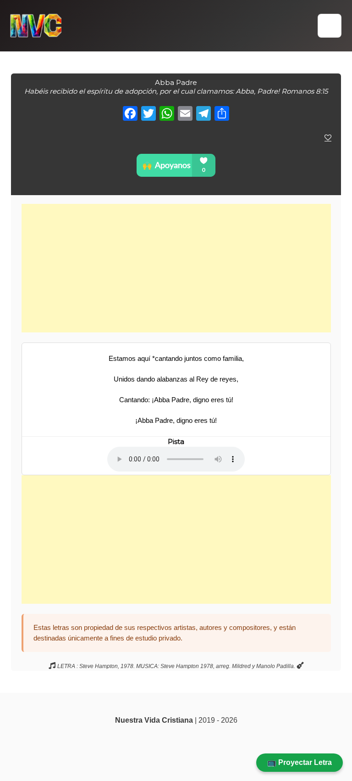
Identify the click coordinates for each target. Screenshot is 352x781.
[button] (329, 26)
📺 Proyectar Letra (299, 762)
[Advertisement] (176, 268)
